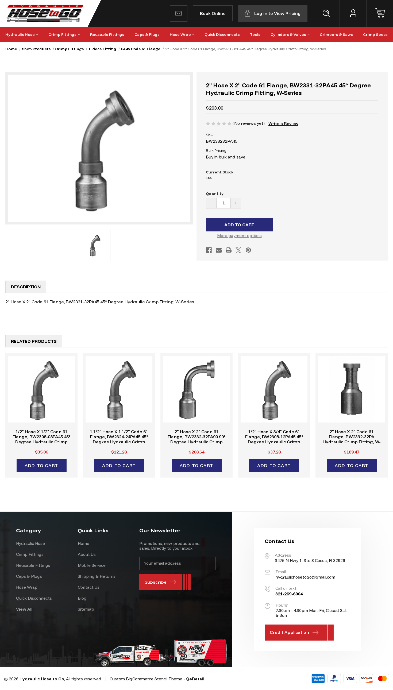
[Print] (229, 250)
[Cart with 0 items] (379, 13)
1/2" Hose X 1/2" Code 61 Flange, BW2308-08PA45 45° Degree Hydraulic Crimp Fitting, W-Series (42, 439)
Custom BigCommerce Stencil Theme (146, 678)
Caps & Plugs (147, 34)
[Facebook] (209, 250)
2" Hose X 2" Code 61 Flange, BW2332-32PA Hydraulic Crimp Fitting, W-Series (352, 439)
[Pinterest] (248, 250)
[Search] (326, 13)
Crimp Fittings (62, 34)
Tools (255, 34)
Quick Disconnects (222, 34)
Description (26, 286)
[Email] (219, 250)
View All (24, 609)
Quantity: (215, 193)
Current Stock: (220, 175)
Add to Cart (41, 465)
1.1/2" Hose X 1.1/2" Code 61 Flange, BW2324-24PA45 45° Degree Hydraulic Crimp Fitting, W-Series (119, 439)
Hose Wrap (180, 34)
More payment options (239, 235)
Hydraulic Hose (20, 34)
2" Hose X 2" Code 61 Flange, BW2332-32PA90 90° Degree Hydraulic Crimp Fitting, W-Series (197, 439)
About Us (87, 554)
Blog (82, 598)
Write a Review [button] (283, 123)
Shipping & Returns (96, 576)
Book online (213, 13)
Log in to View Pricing (277, 13)
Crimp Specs (375, 34)
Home (83, 543)
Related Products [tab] (34, 341)
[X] (238, 250)
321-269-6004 (289, 593)
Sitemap (86, 609)
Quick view (41, 389)
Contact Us (88, 587)
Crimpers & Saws (336, 34)
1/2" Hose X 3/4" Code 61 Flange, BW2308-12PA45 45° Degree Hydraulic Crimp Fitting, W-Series (274, 439)
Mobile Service (92, 565)
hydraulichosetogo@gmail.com (305, 577)
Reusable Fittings (107, 34)
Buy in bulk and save (225, 157)
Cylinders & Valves (288, 34)
